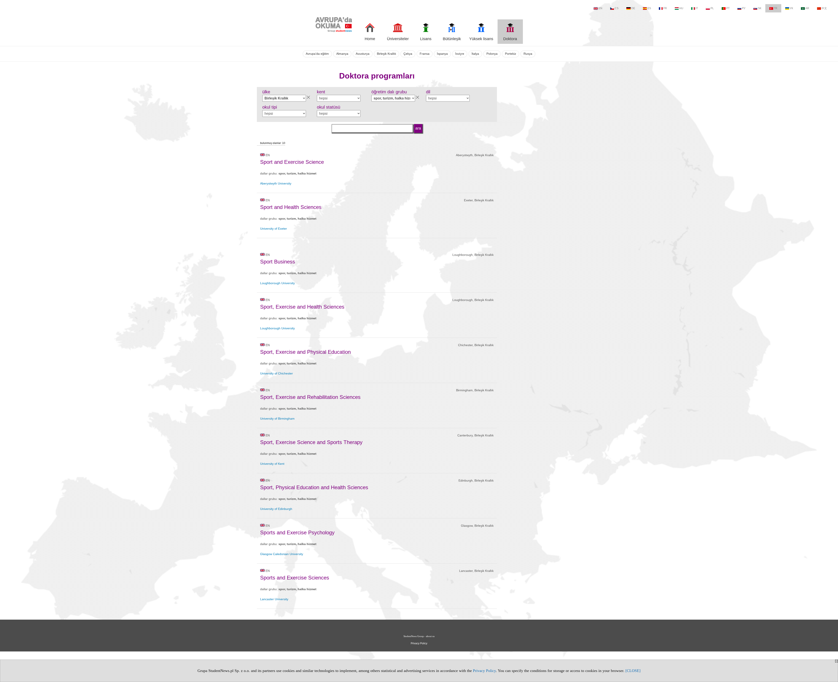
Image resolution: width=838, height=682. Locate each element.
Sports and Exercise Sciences (294, 578)
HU (681, 8)
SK (759, 8)
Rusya (528, 53)
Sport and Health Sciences (290, 207)
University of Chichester (276, 373)
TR (775, 8)
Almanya (342, 53)
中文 (824, 8)
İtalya (475, 53)
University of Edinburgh (276, 509)
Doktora (510, 39)
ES (649, 8)
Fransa (424, 53)
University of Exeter (273, 228)
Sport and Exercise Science (292, 162)
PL (712, 8)
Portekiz (510, 53)
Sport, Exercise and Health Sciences (302, 307)
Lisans (425, 39)
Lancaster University (274, 599)
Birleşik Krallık (386, 53)
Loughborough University (277, 283)
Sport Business (277, 262)
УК (791, 8)
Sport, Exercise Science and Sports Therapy (311, 442)
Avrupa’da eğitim (317, 53)
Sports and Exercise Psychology (297, 532)
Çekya (408, 53)
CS (616, 8)
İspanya (442, 53)
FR (665, 8)
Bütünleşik (452, 39)
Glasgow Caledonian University (281, 554)
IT (697, 8)
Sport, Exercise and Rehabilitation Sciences (310, 397)
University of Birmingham (277, 418)
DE (633, 8)
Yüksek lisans (481, 39)
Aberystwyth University (275, 183)
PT (728, 8)
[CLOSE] (633, 670)
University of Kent (272, 463)
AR (807, 8)
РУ (743, 8)
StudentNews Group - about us (419, 636)
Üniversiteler (398, 39)
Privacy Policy (484, 670)
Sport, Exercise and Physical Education (305, 352)
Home (370, 39)
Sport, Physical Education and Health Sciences (314, 487)
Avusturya (362, 53)
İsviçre (459, 53)
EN (600, 8)
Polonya (492, 53)
